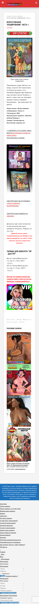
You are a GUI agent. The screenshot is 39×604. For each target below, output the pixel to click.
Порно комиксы (17, 16)
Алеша (20, 319)
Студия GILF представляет (9, 520)
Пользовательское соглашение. (10, 542)
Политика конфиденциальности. (10, 540)
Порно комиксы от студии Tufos (10, 508)
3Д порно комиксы (6, 518)
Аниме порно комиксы (7, 530)
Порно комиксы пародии (8, 532)
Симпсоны (3, 516)
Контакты (3, 537)
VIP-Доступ (3, 547)
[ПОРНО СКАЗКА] (19, 4)
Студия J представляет (7, 528)
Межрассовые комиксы (7, 511)
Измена (2, 513)
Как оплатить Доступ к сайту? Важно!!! (12, 544)
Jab (30, 319)
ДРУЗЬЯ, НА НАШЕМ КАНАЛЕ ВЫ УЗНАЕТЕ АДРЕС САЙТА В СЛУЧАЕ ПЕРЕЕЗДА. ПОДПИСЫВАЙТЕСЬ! (19, 279)
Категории (3, 504)
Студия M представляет (8, 523)
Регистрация (4, 566)
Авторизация (4, 578)
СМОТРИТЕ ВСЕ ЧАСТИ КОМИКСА (18, 203)
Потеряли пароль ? (11, 576)
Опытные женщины (12, 322)
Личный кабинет (5, 535)
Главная (9, 16)
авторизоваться (20, 469)
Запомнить (6, 573)
